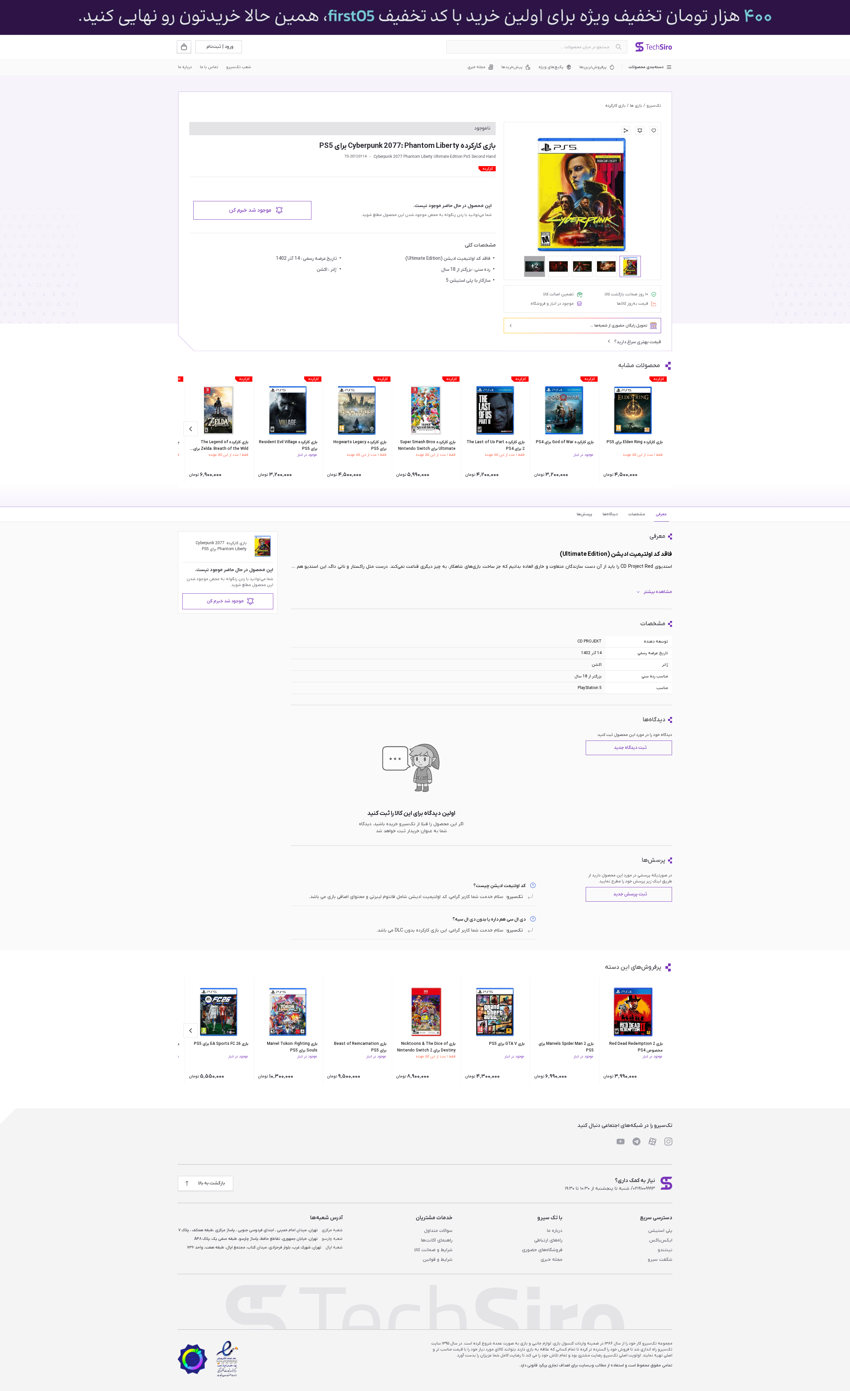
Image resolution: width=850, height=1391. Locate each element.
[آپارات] (652, 1141)
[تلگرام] (636, 1141)
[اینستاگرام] (668, 1141)
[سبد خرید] (184, 46)
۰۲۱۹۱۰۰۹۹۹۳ (644, 1188)
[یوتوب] (621, 1141)
